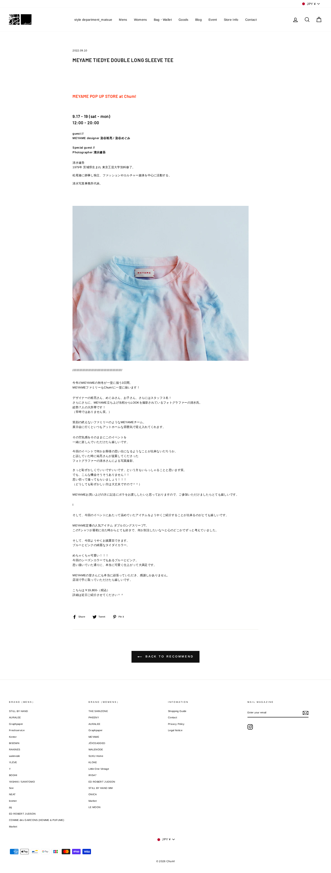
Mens (123, 19)
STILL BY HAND (18, 711)
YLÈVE (13, 762)
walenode (14, 756)
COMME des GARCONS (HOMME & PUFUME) (36, 820)
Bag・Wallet (163, 19)
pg (10, 807)
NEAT (12, 794)
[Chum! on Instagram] (250, 727)
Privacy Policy (176, 724)
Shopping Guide (177, 711)
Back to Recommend (169, 656)
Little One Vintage (98, 768)
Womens (140, 19)
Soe (11, 788)
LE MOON (94, 807)
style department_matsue (93, 19)
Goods (183, 19)
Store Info (231, 19)
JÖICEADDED (96, 743)
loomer (13, 800)
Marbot (13, 826)
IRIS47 (92, 775)
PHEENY (93, 717)
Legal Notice (175, 730)
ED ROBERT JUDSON (22, 813)
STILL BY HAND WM (100, 788)
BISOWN (14, 743)
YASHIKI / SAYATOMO (22, 781)
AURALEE (15, 717)
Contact (251, 19)
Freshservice (17, 730)
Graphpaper (16, 724)
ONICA (92, 794)
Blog (198, 19)
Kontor (13, 736)
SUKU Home (95, 756)
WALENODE (95, 749)
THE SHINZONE (98, 711)
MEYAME (93, 736)
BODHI (13, 775)
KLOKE (92, 762)
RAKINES (14, 749)
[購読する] (305, 713)
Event (213, 19)
